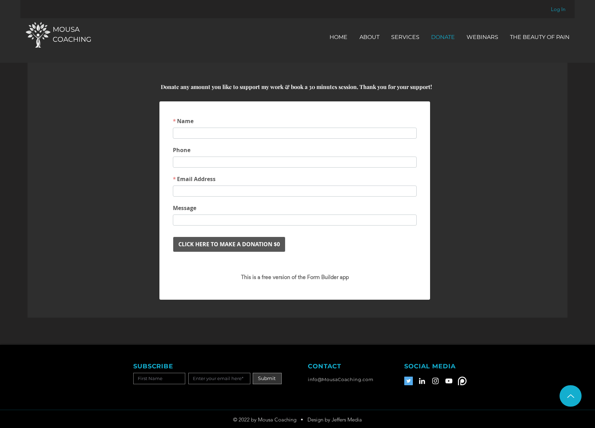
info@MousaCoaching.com (340, 379)
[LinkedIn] (422, 381)
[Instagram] (435, 381)
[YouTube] (449, 381)
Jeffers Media (347, 419)
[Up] (571, 396)
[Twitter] (408, 381)
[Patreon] (462, 381)
